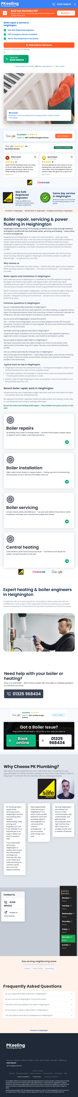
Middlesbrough (62, 1060)
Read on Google (62, 136)
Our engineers (58, 1073)
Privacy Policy (37, 1077)
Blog (65, 1073)
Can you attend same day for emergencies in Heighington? (29, 1015)
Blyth (41, 1060)
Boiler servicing (22, 507)
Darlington (31, 1060)
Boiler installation (24, 468)
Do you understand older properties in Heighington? (26, 994)
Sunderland (24, 1060)
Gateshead (16, 1060)
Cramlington (54, 1060)
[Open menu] (75, 4)
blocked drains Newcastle (51, 1077)
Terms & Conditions (23, 1077)
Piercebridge (13, 118)
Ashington (47, 1060)
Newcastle (9, 1060)
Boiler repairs (20, 428)
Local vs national (48, 1073)
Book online (22, 741)
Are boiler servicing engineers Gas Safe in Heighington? (27, 1004)
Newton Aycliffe (53, 115)
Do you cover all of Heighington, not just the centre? (25, 999)
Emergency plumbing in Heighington (60, 211)
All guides (12, 1073)
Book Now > (66, 13)
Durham (37, 1060)
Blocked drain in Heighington (35, 211)
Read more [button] (9, 174)
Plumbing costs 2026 (22, 1073)
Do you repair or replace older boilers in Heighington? (26, 1010)
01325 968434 (27, 694)
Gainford (44, 115)
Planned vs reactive (35, 1073)
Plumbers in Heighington (14, 211)
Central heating (22, 547)
